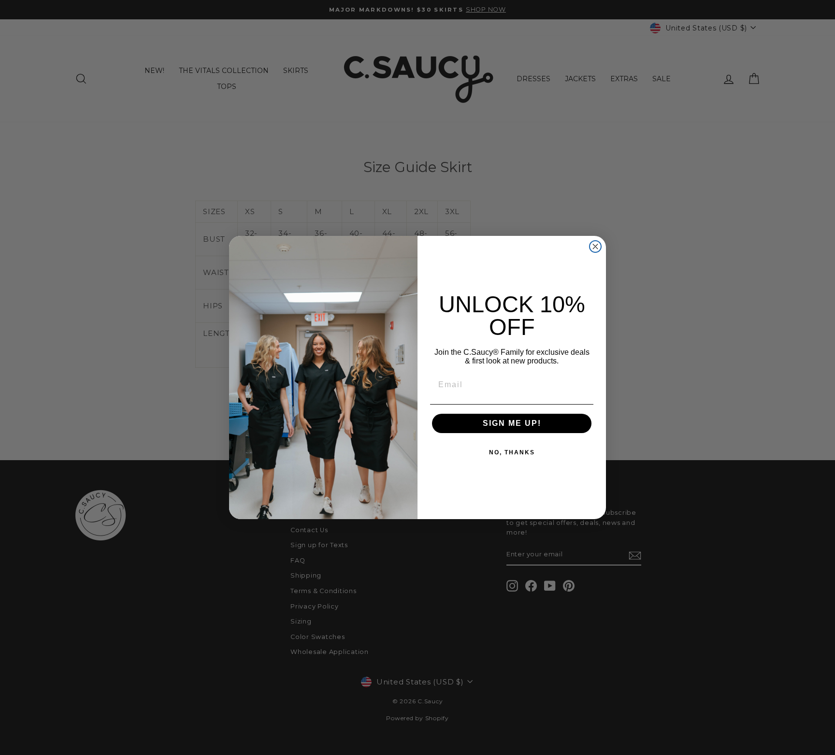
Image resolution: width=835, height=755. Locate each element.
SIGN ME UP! (512, 423)
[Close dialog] (595, 246)
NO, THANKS (512, 452)
